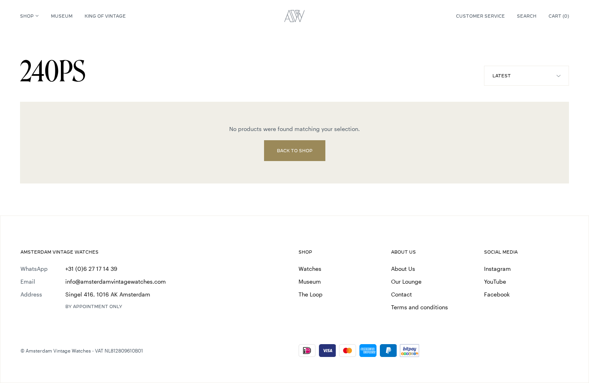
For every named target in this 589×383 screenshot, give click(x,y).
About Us (403, 268)
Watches (310, 268)
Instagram (497, 268)
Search (527, 16)
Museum (62, 16)
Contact (401, 294)
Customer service (480, 16)
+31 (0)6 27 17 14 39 (91, 268)
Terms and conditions (419, 307)
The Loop (311, 294)
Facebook (497, 294)
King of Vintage (105, 16)
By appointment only (93, 306)
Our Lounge (406, 281)
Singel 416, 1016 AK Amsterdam (107, 294)
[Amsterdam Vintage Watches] (294, 16)
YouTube (495, 281)
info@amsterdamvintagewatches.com (115, 281)
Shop (27, 16)
